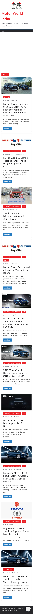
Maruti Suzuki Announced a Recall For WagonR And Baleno (16, 270)
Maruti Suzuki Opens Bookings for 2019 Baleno (14, 423)
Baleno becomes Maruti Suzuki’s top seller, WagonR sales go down (15, 579)
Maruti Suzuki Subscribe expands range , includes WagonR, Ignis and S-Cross (16, 162)
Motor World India (17, 608)
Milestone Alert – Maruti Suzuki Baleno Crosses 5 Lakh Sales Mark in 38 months (15, 477)
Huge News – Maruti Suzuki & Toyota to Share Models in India (16, 531)
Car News (6, 97)
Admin (17, 100)
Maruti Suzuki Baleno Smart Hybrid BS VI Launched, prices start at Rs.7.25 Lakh (15, 323)
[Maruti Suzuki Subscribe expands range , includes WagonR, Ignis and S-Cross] (16, 140)
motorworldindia (19, 154)
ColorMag (4, 610)
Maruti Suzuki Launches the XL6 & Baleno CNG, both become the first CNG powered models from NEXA (15, 109)
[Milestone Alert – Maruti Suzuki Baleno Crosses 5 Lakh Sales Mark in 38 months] (16, 454)
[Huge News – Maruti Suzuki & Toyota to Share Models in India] (16, 510)
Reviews (6, 260)
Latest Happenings (15, 151)
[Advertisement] (16, 49)
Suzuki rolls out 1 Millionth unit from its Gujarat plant (14, 216)
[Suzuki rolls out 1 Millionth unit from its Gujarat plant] (16, 195)
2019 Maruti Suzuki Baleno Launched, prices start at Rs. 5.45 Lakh (15, 372)
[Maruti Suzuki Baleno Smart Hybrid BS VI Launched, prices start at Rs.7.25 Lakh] (16, 301)
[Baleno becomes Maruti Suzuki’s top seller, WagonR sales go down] (16, 558)
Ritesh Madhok (17, 573)
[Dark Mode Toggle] (27, 608)
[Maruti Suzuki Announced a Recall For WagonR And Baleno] (16, 246)
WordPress (13, 610)
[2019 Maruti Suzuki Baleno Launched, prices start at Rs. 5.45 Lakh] (16, 352)
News (24, 151)
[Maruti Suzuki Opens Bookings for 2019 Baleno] (16, 402)
